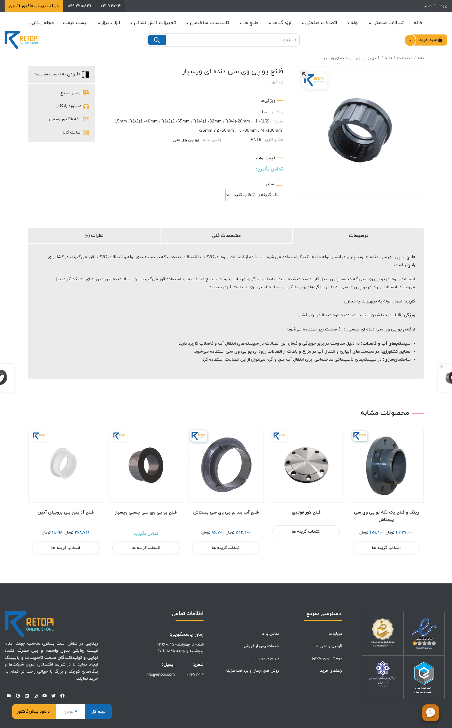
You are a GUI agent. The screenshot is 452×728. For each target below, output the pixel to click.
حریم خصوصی (267, 658)
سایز (270, 184)
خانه (418, 23)
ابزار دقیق (111, 23)
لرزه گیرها (281, 23)
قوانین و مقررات (329, 646)
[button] (304, 74)
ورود (444, 6)
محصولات (405, 58)
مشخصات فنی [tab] (226, 235)
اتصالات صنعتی (321, 23)
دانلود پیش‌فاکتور (33, 711)
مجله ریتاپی (42, 23)
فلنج (388, 58)
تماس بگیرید (269, 169)
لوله (355, 23)
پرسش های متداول (326, 658)
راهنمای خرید (331, 671)
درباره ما (335, 634)
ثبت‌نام (429, 6)
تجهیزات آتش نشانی (155, 23)
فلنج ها (250, 23)
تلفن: (198, 664)
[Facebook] (62, 695)
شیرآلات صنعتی (389, 23)
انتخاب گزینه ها (386, 548)
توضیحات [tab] (358, 235)
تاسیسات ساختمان (209, 23)
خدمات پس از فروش (261, 646)
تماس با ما (270, 634)
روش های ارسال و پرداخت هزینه (252, 671)
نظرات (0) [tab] (94, 235)
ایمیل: (168, 664)
